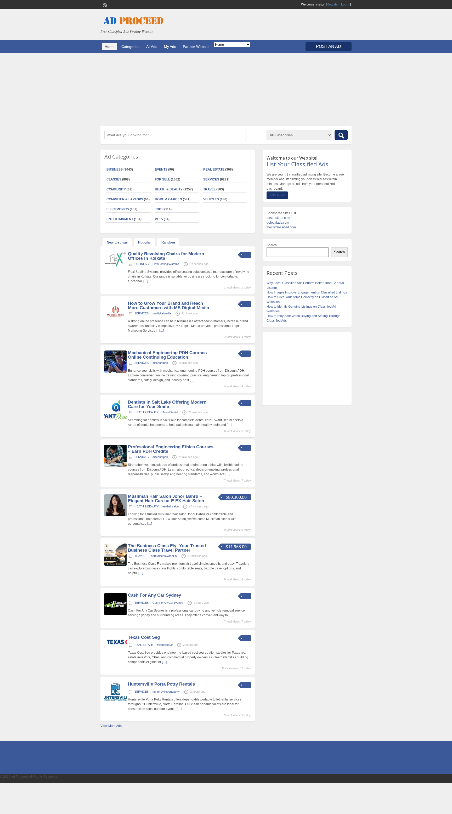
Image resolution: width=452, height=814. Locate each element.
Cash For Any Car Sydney (154, 595)
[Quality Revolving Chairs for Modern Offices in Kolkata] (115, 266)
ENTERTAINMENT (119, 219)
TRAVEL (209, 189)
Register (333, 4)
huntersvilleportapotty (166, 691)
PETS (159, 219)
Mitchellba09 (165, 644)
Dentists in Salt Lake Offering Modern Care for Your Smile (167, 404)
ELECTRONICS (117, 209)
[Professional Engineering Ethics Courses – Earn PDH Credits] (115, 466)
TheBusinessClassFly (163, 555)
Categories (130, 46)
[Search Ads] (341, 135)
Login (345, 4)
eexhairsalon (170, 506)
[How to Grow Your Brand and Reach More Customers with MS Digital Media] (115, 322)
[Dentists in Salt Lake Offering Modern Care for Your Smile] (115, 418)
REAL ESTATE (213, 169)
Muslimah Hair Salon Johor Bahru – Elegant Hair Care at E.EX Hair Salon (166, 498)
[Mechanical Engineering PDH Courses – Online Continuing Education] (115, 372)
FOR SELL (162, 179)
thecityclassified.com (281, 227)
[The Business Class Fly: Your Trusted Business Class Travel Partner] (115, 565)
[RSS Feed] (105, 4)
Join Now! (277, 195)
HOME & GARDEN (168, 199)
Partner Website (196, 46)
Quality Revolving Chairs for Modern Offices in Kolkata (166, 256)
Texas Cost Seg (144, 637)
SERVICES (211, 179)
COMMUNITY (116, 189)
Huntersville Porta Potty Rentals (161, 684)
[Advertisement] (226, 89)
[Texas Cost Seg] (115, 648)
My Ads (170, 46)
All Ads (151, 46)
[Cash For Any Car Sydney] (115, 614)
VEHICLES (211, 199)
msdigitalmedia (161, 313)
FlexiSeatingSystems (165, 263)
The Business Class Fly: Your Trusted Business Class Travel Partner (167, 548)
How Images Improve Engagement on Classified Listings (307, 292)
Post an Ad (328, 46)
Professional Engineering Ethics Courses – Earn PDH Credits (170, 449)
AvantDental (170, 412)
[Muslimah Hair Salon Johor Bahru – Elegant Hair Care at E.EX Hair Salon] (115, 515)
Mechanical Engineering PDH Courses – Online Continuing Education (169, 355)
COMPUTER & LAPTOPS (124, 199)
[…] (145, 281)
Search (272, 245)
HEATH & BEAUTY (169, 189)
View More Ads (111, 726)
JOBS (159, 209)
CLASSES (113, 179)
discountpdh (160, 362)
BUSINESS (114, 169)
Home (110, 46)
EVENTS (161, 169)
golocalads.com (278, 222)
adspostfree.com (278, 218)
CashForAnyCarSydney (167, 602)
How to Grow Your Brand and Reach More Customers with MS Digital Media (168, 305)
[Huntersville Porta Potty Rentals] (115, 703)
